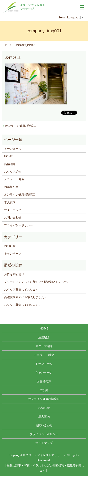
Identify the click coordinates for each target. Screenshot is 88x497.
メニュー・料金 (14, 179)
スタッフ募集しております (21, 289)
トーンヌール (12, 148)
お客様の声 (11, 187)
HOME (8, 156)
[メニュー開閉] (82, 7)
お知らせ (10, 246)
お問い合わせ (12, 217)
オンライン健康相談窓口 (21, 125)
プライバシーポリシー (18, 225)
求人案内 (10, 202)
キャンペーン (12, 253)
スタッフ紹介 (12, 171)
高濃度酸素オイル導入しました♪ (25, 297)
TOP (4, 45)
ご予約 (44, 390)
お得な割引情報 (14, 274)
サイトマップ (12, 210)
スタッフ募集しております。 (22, 304)
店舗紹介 (10, 164)
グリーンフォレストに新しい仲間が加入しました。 (37, 281)
